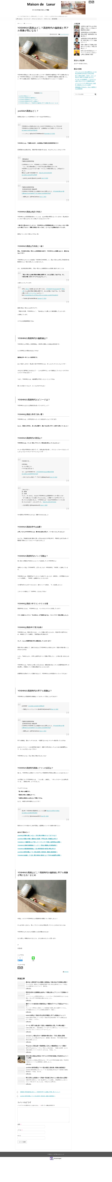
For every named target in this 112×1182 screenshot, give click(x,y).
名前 (19, 1124)
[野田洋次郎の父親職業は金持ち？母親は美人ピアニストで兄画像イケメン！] (21, 995)
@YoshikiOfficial (57, 191)
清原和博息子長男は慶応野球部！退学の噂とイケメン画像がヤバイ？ (89, 40)
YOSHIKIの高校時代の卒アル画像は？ (28, 101)
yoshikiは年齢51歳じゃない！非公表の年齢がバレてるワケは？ (37, 835)
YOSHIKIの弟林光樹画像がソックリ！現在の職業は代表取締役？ (37, 845)
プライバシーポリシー (37, 18)
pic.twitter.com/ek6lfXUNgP (43, 193)
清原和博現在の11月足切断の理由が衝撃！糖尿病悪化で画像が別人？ (89, 34)
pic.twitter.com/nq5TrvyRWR (29, 175)
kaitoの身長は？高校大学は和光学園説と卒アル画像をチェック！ (46, 1015)
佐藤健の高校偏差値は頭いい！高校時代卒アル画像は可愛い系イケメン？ (40, 1092)
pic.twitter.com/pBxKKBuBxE (29, 813)
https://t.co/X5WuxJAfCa (35, 295)
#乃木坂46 (49, 289)
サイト (19, 1135)
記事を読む (28, 988)
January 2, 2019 (42, 298)
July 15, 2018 (53, 477)
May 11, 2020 (54, 709)
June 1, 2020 (43, 505)
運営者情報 (54, 18)
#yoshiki (26, 295)
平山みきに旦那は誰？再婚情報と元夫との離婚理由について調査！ (46, 1046)
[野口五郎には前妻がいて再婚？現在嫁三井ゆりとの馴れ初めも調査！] (21, 1081)
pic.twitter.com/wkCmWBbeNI (36, 706)
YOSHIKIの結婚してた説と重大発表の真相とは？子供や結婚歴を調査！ (40, 855)
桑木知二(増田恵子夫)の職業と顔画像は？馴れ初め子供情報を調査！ (47, 982)
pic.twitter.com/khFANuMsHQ (50, 295)
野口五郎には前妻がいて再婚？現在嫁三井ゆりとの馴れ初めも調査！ (47, 1077)
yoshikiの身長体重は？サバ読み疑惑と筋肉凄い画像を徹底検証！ (38, 852)
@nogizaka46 (56, 289)
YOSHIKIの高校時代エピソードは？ (28, 99)
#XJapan (44, 471)
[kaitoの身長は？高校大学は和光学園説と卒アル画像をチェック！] (21, 1018)
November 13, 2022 (49, 133)
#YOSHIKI (39, 471)
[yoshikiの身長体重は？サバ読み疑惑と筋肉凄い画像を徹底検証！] (21, 1071)
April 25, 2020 (45, 816)
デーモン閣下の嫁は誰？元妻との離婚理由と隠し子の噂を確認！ (46, 1025)
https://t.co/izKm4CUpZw (49, 502)
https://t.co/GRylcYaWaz (53, 810)
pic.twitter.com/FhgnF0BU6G (29, 130)
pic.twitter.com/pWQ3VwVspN (30, 474)
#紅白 (27, 289)
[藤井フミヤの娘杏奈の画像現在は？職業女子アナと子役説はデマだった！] (21, 1007)
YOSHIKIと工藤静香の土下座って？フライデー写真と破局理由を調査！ (40, 842)
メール (20, 1130)
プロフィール (47, 18)
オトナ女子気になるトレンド (57, 1154)
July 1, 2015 (43, 196)
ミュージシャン (64, 34)
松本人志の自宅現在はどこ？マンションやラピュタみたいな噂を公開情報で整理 (89, 52)
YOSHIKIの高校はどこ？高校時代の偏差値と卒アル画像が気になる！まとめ (38, 103)
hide (41, 93)
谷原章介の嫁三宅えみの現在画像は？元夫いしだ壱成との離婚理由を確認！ (89, 28)
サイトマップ (27, 18)
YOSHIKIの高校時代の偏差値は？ (27, 97)
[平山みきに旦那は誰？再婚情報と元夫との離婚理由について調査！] (21, 1049)
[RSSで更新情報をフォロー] (93, 2)
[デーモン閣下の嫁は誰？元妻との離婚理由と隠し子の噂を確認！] (21, 1028)
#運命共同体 (50, 471)
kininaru (66, 971)
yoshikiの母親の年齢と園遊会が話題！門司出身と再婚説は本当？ (38, 839)
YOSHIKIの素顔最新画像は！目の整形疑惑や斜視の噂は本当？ (37, 848)
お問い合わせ (19, 18)
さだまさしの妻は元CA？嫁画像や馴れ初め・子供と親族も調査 (45, 1035)
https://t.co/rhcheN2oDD (45, 173)
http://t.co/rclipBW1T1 (30, 193)
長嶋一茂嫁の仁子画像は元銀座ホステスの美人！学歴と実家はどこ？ (89, 46)
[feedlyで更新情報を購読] (90, 2)
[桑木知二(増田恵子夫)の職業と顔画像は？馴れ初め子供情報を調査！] (21, 985)
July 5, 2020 (44, 178)
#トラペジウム (32, 293)
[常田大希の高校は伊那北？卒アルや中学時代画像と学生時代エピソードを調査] (21, 1059)
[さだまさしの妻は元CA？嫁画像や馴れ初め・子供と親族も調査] (21, 1039)
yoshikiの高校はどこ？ (24, 96)
